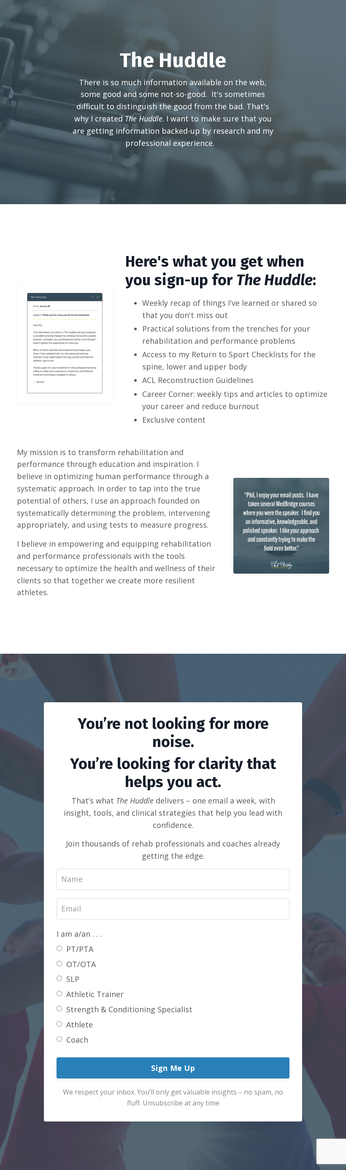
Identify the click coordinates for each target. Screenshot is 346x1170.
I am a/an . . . (79, 934)
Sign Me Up (173, 1068)
